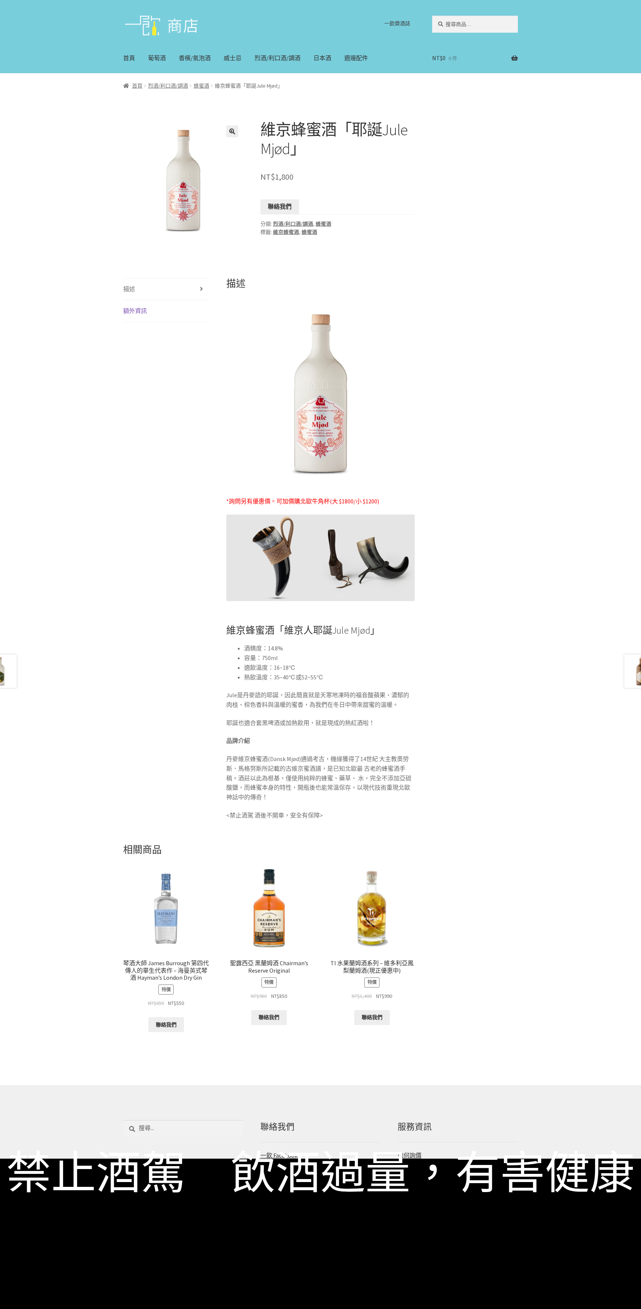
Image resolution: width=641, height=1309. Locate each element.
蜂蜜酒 (201, 85)
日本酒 (322, 58)
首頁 (129, 58)
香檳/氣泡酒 (195, 58)
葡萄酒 (157, 58)
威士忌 (232, 58)
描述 (129, 289)
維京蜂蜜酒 (286, 232)
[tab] (166, 289)
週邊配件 (356, 58)
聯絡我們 (280, 206)
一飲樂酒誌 (397, 23)
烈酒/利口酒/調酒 (277, 58)
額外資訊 (135, 310)
